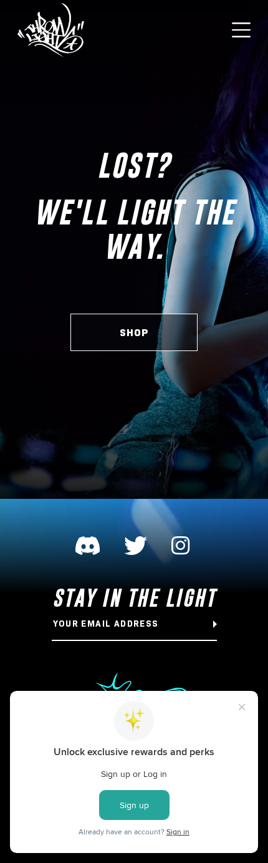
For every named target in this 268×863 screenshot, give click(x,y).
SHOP (134, 333)
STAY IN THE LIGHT (134, 598)
